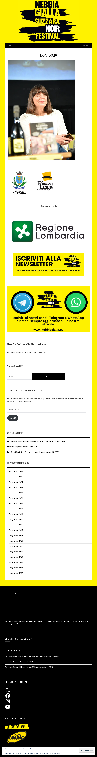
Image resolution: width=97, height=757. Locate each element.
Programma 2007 (16, 573)
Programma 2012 (16, 546)
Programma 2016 (16, 525)
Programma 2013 (16, 541)
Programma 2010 (16, 557)
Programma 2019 (16, 509)
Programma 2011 (16, 551)
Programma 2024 (16, 482)
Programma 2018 (16, 514)
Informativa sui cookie (53, 753)
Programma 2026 (16, 471)
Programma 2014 (16, 535)
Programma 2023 (16, 487)
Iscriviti (13, 418)
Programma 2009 (16, 562)
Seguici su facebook (18, 638)
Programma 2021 (16, 498)
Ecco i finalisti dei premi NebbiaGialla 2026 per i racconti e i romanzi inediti (36, 441)
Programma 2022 (16, 493)
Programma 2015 (16, 530)
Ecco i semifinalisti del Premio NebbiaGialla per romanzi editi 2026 (33, 452)
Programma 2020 (16, 503)
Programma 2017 (16, 519)
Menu (85, 45)
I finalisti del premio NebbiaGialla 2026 (22, 447)
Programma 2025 (16, 477)
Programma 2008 (16, 567)
